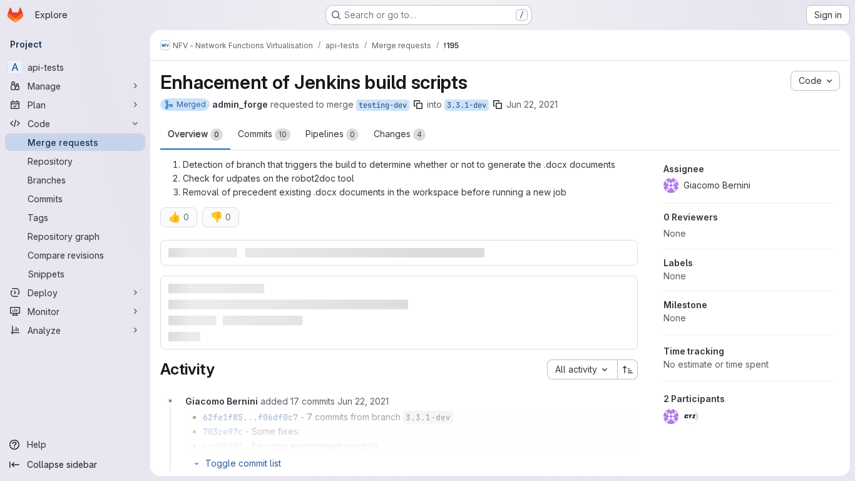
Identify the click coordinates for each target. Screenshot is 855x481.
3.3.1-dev (466, 105)
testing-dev (383, 105)
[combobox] (582, 369)
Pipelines (330, 133)
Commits (262, 133)
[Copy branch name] (418, 104)
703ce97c (223, 431)
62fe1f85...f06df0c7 (250, 417)
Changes (398, 133)
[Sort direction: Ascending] (628, 369)
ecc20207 (223, 446)
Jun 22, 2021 (532, 104)
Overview (193, 133)
